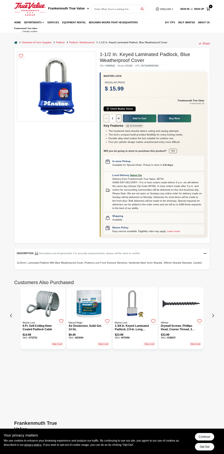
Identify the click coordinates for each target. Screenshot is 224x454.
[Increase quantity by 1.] (118, 118)
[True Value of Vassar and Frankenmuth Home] (30, 9)
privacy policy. (33, 444)
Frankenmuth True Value (66, 8)
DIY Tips (170, 22)
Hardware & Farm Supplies (37, 42)
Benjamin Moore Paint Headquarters (113, 22)
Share (206, 43)
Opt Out (204, 446)
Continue (204, 436)
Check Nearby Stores (121, 109)
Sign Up (199, 9)
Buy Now (174, 118)
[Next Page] (213, 315)
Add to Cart (139, 118)
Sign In (184, 9)
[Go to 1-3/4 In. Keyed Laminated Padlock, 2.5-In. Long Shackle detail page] (135, 304)
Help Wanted (186, 22)
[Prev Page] (11, 315)
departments (33, 22)
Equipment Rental (74, 22)
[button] (164, 9)
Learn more (173, 231)
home (17, 22)
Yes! (173, 151)
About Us (204, 22)
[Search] (142, 9)
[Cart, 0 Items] (208, 9)
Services (53, 22)
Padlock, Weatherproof (81, 42)
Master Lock (113, 76)
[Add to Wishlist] (21, 56)
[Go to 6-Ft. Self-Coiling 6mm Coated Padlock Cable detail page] (43, 304)
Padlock (60, 42)
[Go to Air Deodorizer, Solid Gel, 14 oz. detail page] (89, 304)
